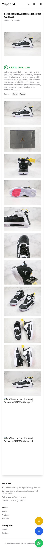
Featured (6, 518)
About (4, 529)
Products (5, 515)
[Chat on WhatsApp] (39, 543)
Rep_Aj (22, 94)
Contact (5, 533)
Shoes (15, 94)
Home (4, 511)
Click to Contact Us (19, 67)
